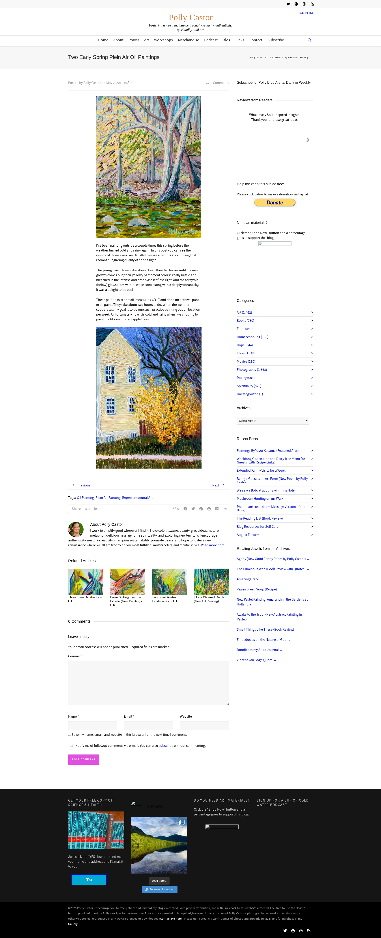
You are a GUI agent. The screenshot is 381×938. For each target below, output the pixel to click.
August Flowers (248, 535)
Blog (226, 40)
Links (239, 40)
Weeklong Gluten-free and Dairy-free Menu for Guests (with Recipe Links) (271, 461)
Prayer (134, 40)
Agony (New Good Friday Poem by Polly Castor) (273, 559)
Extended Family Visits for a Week (261, 470)
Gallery (73, 924)
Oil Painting (85, 497)
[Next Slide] (308, 139)
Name (72, 716)
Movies (246, 361)
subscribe (166, 745)
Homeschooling (252, 337)
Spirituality (249, 386)
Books (245, 320)
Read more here (212, 545)
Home (103, 40)
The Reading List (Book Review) (260, 518)
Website (186, 716)
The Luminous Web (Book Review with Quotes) (273, 569)
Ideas (246, 353)
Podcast (211, 40)
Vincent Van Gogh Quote (257, 660)
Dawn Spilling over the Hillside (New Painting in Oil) (127, 601)
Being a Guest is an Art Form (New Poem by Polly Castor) (272, 480)
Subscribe (304, 13)
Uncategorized (250, 394)
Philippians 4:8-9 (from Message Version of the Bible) (271, 508)
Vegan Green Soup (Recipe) (259, 589)
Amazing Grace (250, 579)
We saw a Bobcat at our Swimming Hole (266, 490)
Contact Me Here (171, 919)
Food (245, 329)
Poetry (246, 378)
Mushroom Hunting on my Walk (260, 498)
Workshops (163, 40)
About (118, 40)
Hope (245, 345)
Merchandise (188, 40)
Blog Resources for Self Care (257, 526)
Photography (252, 369)
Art (146, 40)
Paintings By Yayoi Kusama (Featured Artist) (269, 450)
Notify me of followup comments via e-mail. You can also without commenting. (140, 745)
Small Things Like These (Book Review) (267, 629)
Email (128, 716)
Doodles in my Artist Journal (260, 650)
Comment (75, 656)
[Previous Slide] (241, 139)
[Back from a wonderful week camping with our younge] (159, 845)
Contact (255, 40)
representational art (137, 497)
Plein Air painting (108, 497)
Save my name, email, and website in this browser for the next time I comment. (129, 734)
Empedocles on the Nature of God (264, 639)
